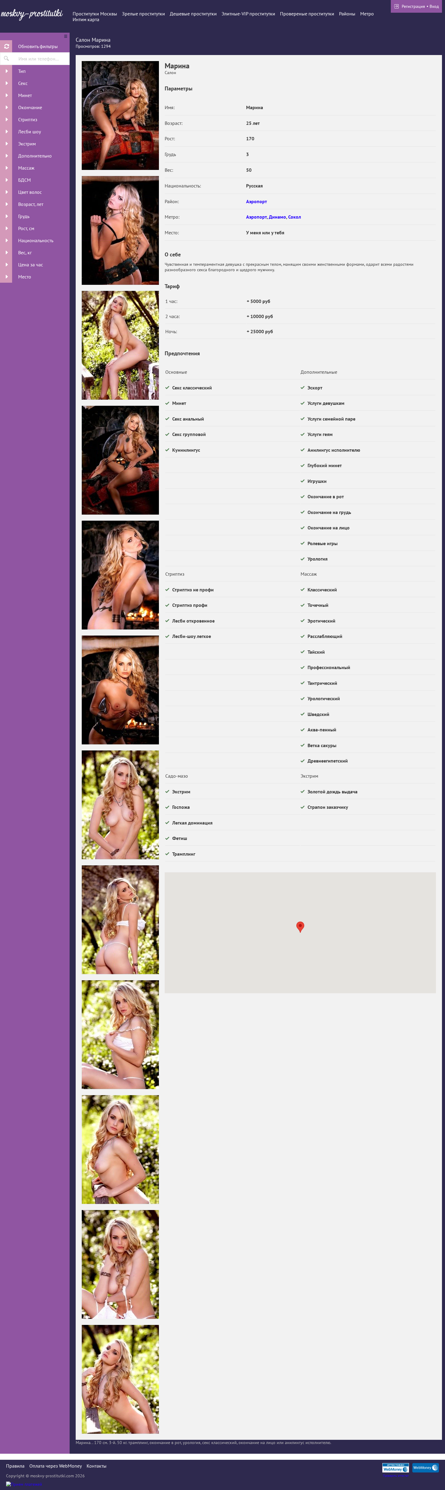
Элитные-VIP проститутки (248, 14)
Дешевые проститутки (193, 14)
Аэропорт (256, 201)
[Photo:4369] (120, 1379)
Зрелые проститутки (143, 14)
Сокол (294, 217)
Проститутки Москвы (95, 14)
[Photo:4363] (120, 690)
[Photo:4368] (120, 1264)
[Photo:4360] (120, 345)
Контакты (97, 1466)
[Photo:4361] (120, 460)
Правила (15, 1466)
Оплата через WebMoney (55, 1466)
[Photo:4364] (120, 804)
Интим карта (86, 19)
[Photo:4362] (120, 575)
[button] (300, 927)
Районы (347, 14)
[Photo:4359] (120, 230)
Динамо (277, 217)
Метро (367, 14)
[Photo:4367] (120, 1149)
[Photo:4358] (120, 115)
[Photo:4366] (120, 1034)
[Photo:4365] (120, 919)
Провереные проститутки (307, 14)
